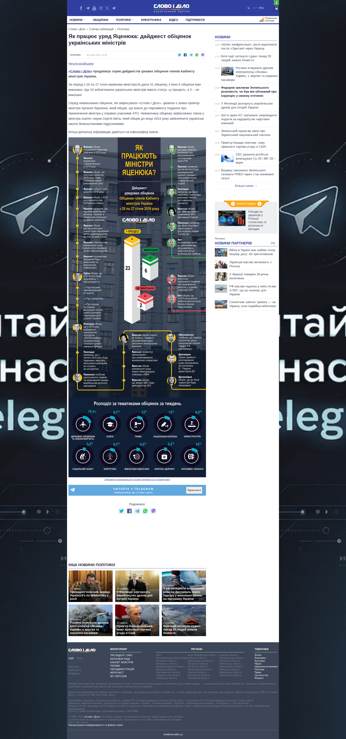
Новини (76, 19)
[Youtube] (94, 8)
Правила (74, 673)
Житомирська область (168, 672)
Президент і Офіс (121, 655)
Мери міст (117, 672)
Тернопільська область (231, 658)
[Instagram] (100, 8)
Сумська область (228, 655)
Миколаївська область (200, 669)
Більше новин (244, 185)
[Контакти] (276, 7)
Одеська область (197, 672)
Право (258, 672)
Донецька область (166, 669)
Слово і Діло (76, 29)
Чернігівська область (230, 675)
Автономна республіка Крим (171, 658)
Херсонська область (230, 663)
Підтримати (195, 19)
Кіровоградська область (201, 660)
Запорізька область (166, 678)
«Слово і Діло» (80, 71)
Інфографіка (151, 19)
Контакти (74, 670)
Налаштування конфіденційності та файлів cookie (95, 725)
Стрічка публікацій (101, 29)
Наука (258, 663)
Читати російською (81, 63)
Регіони (196, 649)
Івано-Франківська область (202, 655)
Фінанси (259, 678)
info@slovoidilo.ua (173, 734)
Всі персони (118, 676)
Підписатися (194, 490)
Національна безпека (266, 666)
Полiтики (123, 19)
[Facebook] (81, 8)
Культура (260, 660)
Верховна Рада (120, 659)
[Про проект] (276, 2)
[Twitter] (107, 8)
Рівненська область (198, 678)
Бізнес (258, 655)
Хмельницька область (231, 666)
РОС (261, 8)
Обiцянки (100, 19)
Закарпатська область (168, 675)
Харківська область (229, 660)
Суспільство (261, 675)
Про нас (73, 667)
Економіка (260, 658)
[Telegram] (87, 8)
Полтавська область (199, 675)
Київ (158, 655)
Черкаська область (229, 669)
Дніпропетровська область (170, 666)
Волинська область (166, 663)
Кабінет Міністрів (121, 662)
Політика (123, 29)
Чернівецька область (230, 672)
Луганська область (198, 663)
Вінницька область (166, 660)
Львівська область (198, 666)
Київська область (197, 658)
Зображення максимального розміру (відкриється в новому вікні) (137, 479)
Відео (173, 19)
